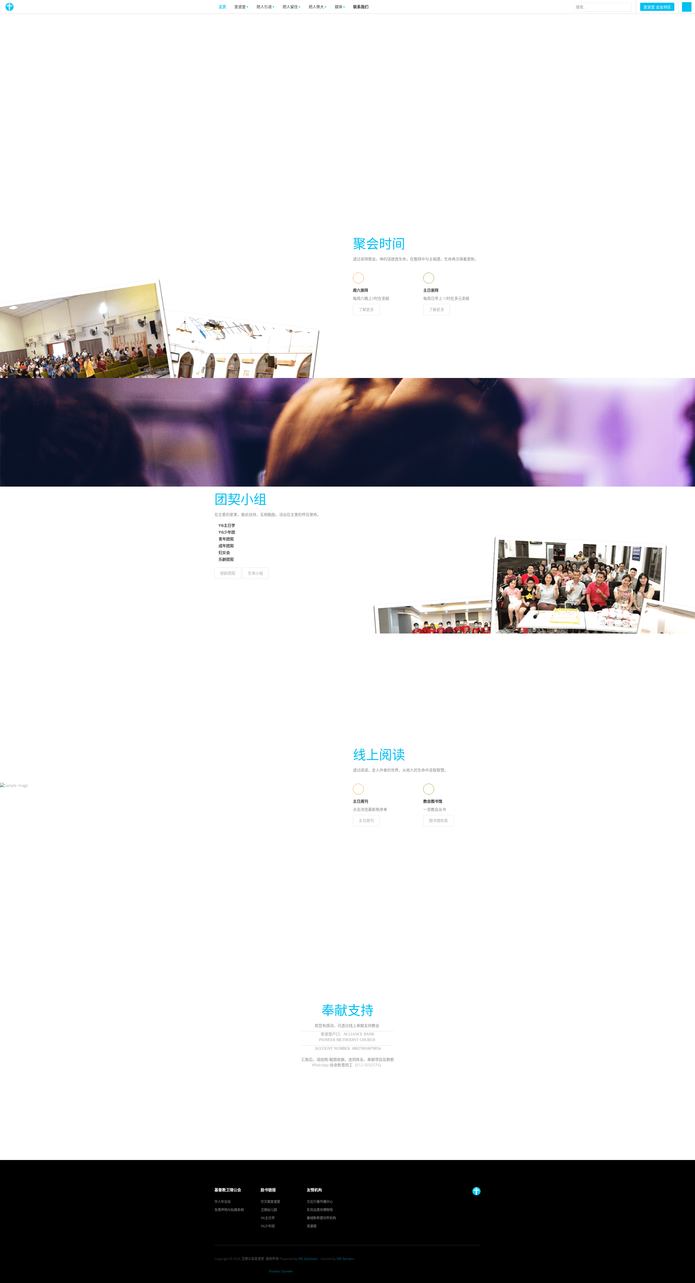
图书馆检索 (438, 820)
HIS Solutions (308, 1258)
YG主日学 (268, 1218)
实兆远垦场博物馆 (320, 1210)
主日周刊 (366, 820)
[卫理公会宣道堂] (9, 7)
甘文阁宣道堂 (270, 1201)
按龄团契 (227, 573)
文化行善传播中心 (320, 1201)
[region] (347, 122)
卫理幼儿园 (269, 1210)
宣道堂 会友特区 (657, 7)
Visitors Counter (281, 1271)
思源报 (312, 1226)
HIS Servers (345, 1258)
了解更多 (366, 309)
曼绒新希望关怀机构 (321, 1218)
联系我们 (360, 6)
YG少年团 (268, 1226)
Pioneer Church (476, 1191)
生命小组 (255, 573)
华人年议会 (222, 1201)
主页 (222, 6)
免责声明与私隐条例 (229, 1210)
